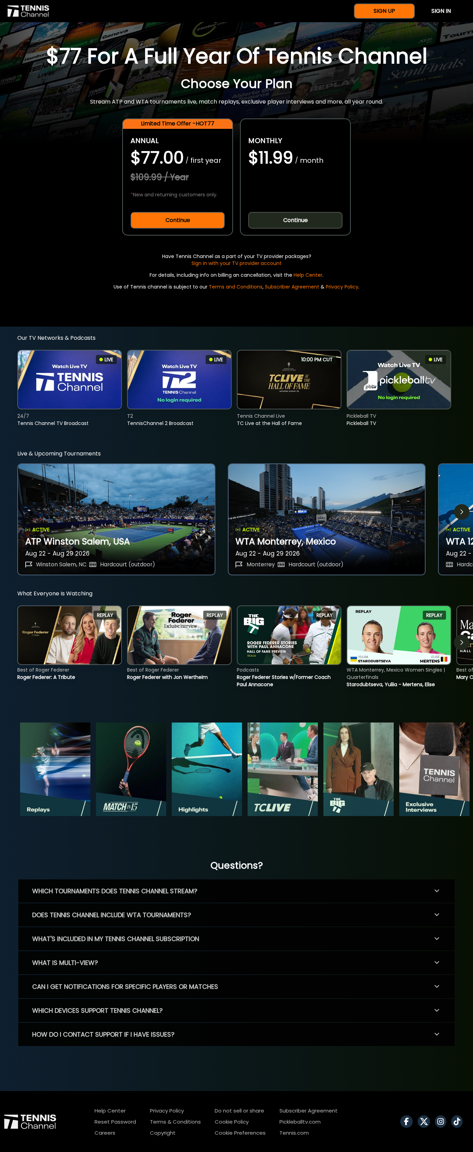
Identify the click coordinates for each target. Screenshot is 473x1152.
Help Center (308, 275)
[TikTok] (458, 1121)
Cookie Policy (232, 1121)
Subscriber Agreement (292, 286)
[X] (426, 1121)
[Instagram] (442, 1121)
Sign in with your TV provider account (236, 263)
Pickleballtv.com (300, 1121)
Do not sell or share (239, 1110)
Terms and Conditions (235, 286)
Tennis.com (294, 1132)
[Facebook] (408, 1121)
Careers (105, 1132)
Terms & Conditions (175, 1121)
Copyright (163, 1132)
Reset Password (115, 1121)
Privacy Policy (342, 286)
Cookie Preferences (240, 1132)
